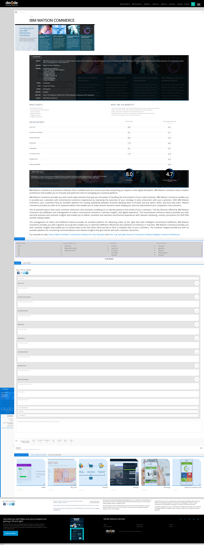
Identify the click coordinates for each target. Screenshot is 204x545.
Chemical (180, 250)
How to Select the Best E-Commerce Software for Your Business (76, 234)
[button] (18, 273)
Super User (133, 248)
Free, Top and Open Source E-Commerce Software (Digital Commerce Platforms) (144, 234)
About (105, 524)
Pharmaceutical (180, 253)
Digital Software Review (34, 449)
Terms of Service (108, 526)
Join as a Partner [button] (11, 533)
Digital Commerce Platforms (22, 449)
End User (133, 246)
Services (155, 4)
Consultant (133, 253)
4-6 (39, 250)
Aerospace (180, 246)
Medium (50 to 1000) (86, 248)
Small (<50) (86, 246)
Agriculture (180, 248)
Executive (133, 255)
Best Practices (136, 4)
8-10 (39, 246)
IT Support (133, 250)
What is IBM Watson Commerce (8, 423)
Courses (171, 4)
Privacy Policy (139, 524)
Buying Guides (124, 4)
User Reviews (10, 426)
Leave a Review (27, 263)
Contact (171, 524)
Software (146, 4)
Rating (11, 421)
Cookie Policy (139, 526)
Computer (180, 255)
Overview (11, 419)
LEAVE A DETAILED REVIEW (7, 428)
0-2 (39, 255)
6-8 (39, 248)
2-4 (39, 253)
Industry (163, 4)
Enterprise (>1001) (86, 250)
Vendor (171, 526)
